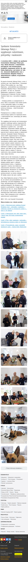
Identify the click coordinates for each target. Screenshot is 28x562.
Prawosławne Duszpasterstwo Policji (9, 497)
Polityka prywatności (4, 559)
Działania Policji (5, 474)
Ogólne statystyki (12, 503)
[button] (25, 13)
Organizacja (17, 490)
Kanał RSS (1, 539)
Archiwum (18, 526)
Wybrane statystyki (21, 503)
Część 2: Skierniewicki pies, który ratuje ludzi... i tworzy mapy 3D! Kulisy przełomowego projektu (14, 215)
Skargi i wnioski (10, 531)
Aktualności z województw (14, 477)
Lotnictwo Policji (11, 481)
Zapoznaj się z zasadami (5, 556)
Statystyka (3, 500)
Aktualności (11, 27)
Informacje (3, 503)
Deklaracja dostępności (19, 548)
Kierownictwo (10, 488)
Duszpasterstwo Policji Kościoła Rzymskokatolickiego (13, 495)
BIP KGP (20, 539)
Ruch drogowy (11, 479)
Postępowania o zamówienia (8, 524)
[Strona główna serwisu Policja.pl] (2, 13)
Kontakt (3, 529)
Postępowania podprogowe (7, 526)
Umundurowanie (5, 494)
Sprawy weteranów (20, 531)
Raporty (19, 505)
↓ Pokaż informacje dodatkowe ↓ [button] (14, 468)
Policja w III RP (4, 492)
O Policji (3, 485)
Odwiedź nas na (4, 539)
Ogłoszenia (18, 517)
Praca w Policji (4, 514)
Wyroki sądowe (18, 512)
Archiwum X (4, 479)
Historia (11, 492)
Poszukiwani (20, 479)
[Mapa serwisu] (4, 13)
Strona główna (4, 27)
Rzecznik (3, 531)
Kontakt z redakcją (4, 548)
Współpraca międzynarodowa (18, 494)
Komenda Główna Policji (7, 490)
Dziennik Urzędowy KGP (7, 512)
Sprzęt (16, 492)
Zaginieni (3, 481)
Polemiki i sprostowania (6, 483)
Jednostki (3, 488)
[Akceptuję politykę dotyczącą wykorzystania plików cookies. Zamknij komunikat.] (26, 1)
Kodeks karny (4, 505)
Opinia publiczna (5, 506)
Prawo (2, 509)
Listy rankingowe (5, 519)
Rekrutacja (13, 519)
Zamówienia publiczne (6, 521)
